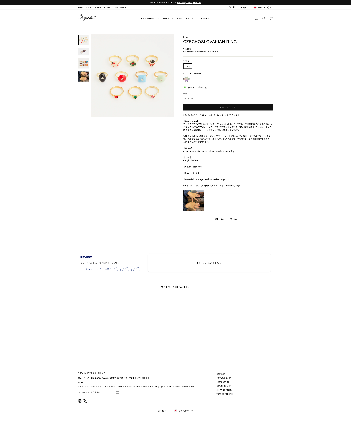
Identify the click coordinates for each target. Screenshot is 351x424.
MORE (80, 382)
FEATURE (184, 18)
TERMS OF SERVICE (224, 394)
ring (188, 66)
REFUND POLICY (223, 386)
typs (186, 61)
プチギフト (234, 115)
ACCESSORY (190, 115)
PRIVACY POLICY (223, 378)
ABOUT (89, 7)
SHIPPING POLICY (224, 390)
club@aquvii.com (162, 387)
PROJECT (108, 7)
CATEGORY (149, 18)
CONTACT (203, 18)
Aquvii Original (210, 115)
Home (185, 37)
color (192, 73)
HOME (81, 7)
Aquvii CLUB (120, 7)
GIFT (167, 18)
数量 (185, 94)
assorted (186, 79)
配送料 (190, 51)
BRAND (98, 7)
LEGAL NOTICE (222, 382)
